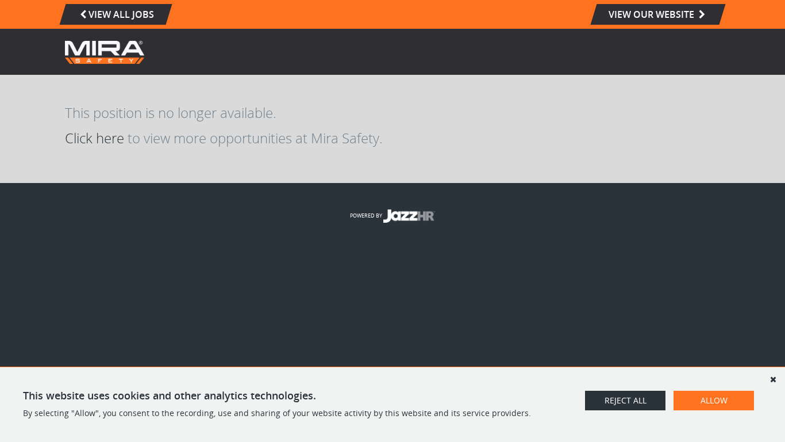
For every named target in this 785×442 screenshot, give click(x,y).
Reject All (626, 400)
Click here (94, 138)
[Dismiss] (773, 379)
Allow (714, 400)
